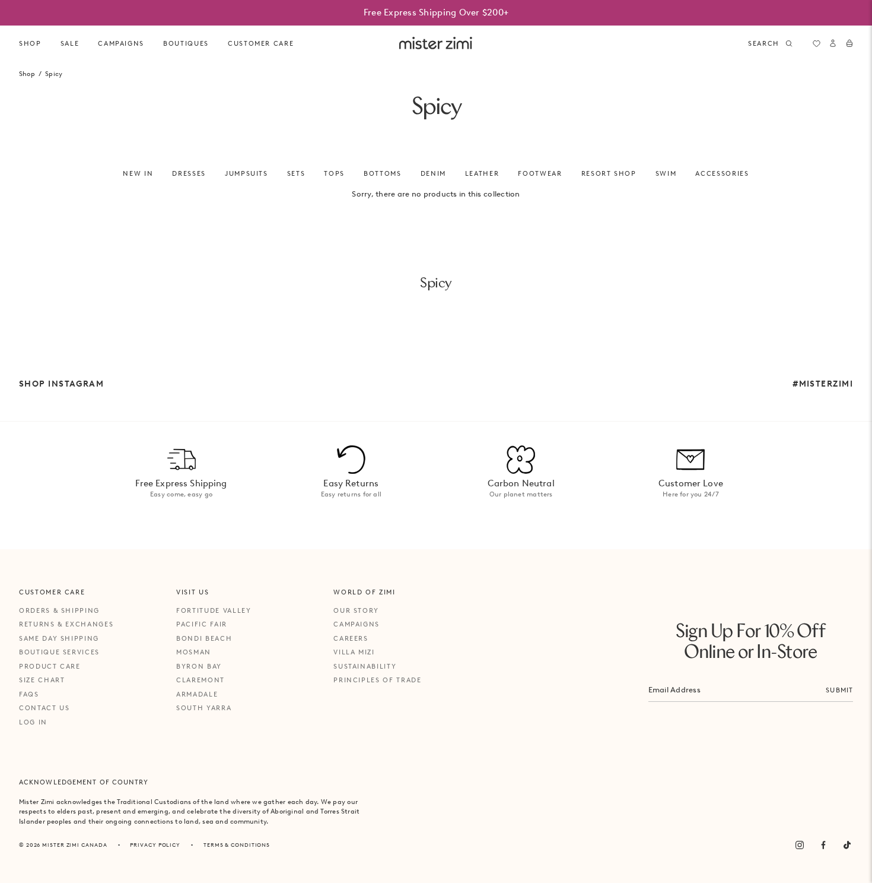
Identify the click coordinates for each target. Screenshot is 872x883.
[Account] (833, 43)
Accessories (722, 173)
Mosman (193, 652)
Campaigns (356, 624)
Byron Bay (199, 666)
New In (138, 173)
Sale (70, 43)
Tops (334, 173)
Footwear (540, 173)
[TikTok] (847, 844)
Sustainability (364, 666)
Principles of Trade (377, 680)
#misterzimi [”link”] (823, 383)
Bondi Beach (204, 638)
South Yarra (203, 708)
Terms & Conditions (236, 844)
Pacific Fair (201, 624)
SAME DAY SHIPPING (59, 638)
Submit (839, 690)
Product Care (50, 666)
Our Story (356, 610)
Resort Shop (609, 173)
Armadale (197, 694)
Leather (482, 173)
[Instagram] (799, 844)
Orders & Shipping (59, 610)
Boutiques (186, 43)
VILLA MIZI (354, 652)
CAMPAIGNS (121, 43)
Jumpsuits (246, 173)
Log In (33, 722)
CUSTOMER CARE (261, 43)
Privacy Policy (155, 844)
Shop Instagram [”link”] (61, 383)
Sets (296, 173)
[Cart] (849, 43)
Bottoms (383, 173)
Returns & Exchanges (66, 624)
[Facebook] (823, 844)
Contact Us (44, 708)
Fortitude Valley (213, 610)
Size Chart (42, 680)
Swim (666, 173)
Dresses (189, 173)
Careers (350, 638)
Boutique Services (59, 652)
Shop (30, 43)
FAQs (29, 694)
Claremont (200, 680)
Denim (433, 173)
